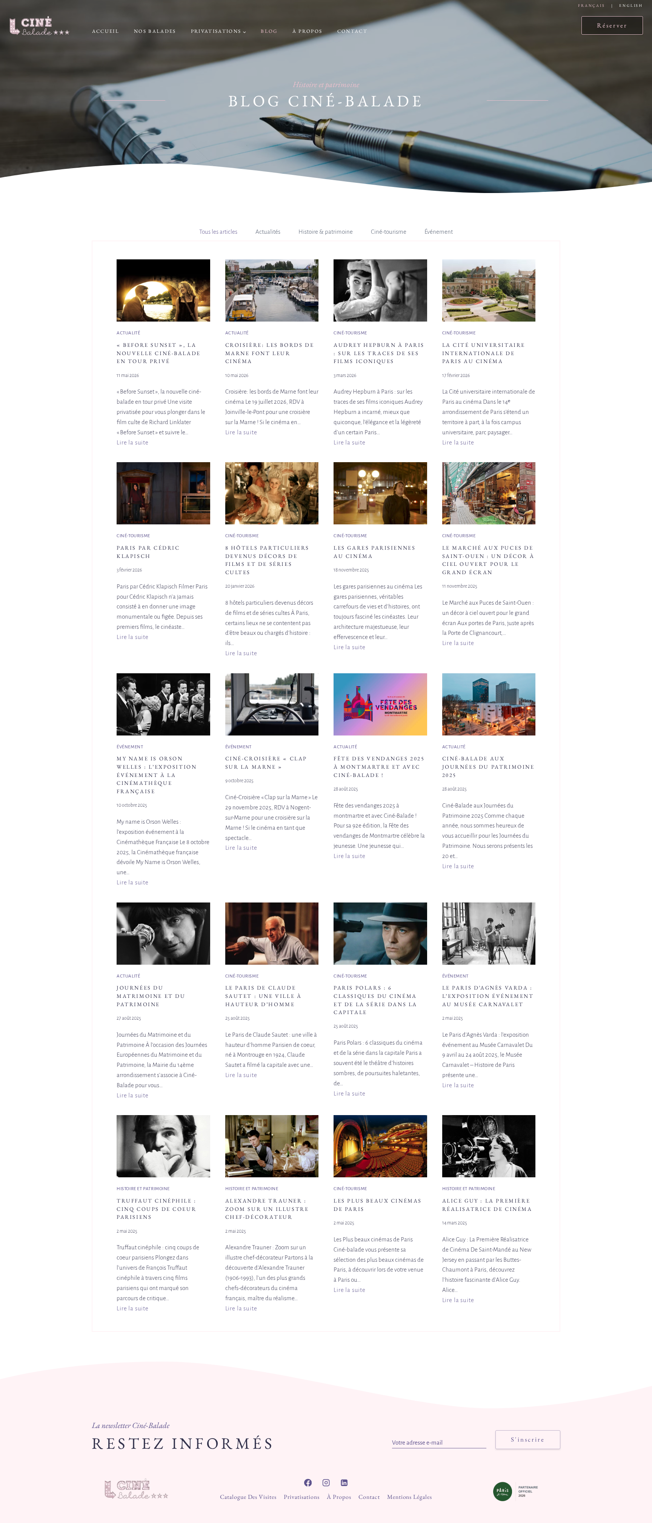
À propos (307, 31)
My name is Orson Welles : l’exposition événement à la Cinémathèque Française (157, 774)
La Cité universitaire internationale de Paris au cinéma (483, 353)
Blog (269, 31)
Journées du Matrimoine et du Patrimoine (151, 995)
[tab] (218, 232)
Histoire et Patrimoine (143, 1188)
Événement (130, 747)
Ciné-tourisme (350, 333)
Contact (352, 31)
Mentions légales (409, 1497)
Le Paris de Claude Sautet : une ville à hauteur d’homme (263, 995)
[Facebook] (308, 1483)
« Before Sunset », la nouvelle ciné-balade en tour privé (159, 353)
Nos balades (155, 31)
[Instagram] (326, 1483)
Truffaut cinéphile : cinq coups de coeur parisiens (157, 1208)
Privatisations (301, 1497)
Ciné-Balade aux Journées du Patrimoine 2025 (488, 766)
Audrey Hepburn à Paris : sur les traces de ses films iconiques (379, 353)
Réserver (612, 25)
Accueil (105, 31)
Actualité (128, 333)
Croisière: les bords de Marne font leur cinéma (269, 353)
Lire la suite (133, 443)
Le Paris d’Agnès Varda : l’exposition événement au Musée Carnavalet (488, 995)
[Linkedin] (344, 1483)
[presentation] (163, 290)
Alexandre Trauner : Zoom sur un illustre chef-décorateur (267, 1208)
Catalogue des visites (248, 1497)
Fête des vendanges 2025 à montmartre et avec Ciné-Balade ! (379, 766)
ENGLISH (631, 5)
